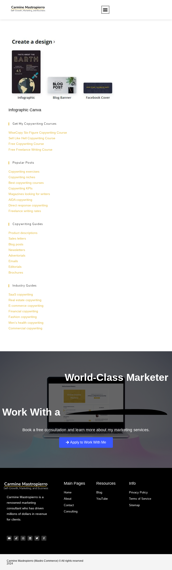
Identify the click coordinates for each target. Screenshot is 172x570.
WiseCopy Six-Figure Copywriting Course (38, 132)
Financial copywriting (23, 311)
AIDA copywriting (20, 199)
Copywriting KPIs (20, 188)
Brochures (16, 272)
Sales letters (17, 238)
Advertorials (17, 255)
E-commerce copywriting (26, 305)
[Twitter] (36, 538)
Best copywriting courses (26, 182)
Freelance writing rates (25, 211)
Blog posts (16, 244)
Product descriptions (23, 233)
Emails (13, 261)
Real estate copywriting (25, 300)
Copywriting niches (22, 177)
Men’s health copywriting (26, 322)
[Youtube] (9, 538)
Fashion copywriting (23, 317)
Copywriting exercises (24, 171)
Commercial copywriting (25, 328)
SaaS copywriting (21, 294)
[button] (105, 10)
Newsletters (17, 250)
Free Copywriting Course (26, 144)
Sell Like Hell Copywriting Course (32, 138)
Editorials (15, 266)
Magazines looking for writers (29, 194)
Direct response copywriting (28, 205)
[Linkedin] (30, 538)
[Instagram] (23, 538)
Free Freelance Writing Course (30, 149)
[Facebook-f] (43, 538)
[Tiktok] (16, 538)
